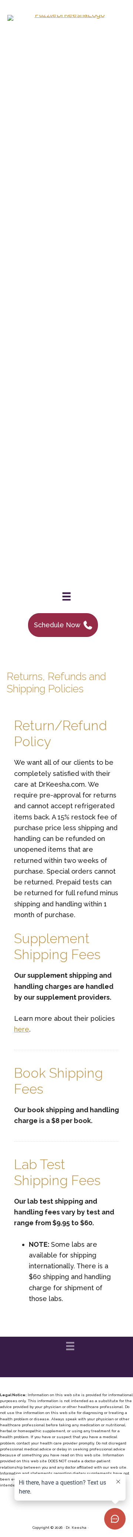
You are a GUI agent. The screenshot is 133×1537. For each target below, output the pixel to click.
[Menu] (66, 596)
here (21, 1029)
